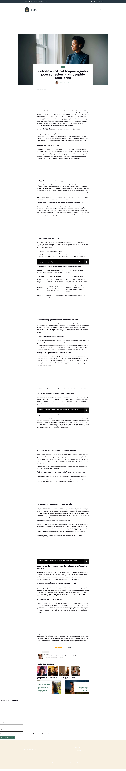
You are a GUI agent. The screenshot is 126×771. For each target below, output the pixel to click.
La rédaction (67, 82)
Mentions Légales (69, 762)
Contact (47, 762)
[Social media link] (91, 1)
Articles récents (45, 651)
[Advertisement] (63, 24)
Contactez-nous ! (43, 1)
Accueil (83, 10)
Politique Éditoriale (33, 1)
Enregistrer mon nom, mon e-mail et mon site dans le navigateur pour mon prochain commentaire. (28, 733)
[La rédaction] (40, 658)
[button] (100, 10)
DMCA (100, 762)
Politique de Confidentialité (81, 762)
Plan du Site (60, 762)
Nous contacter (94, 10)
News (88, 10)
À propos (26, 1)
